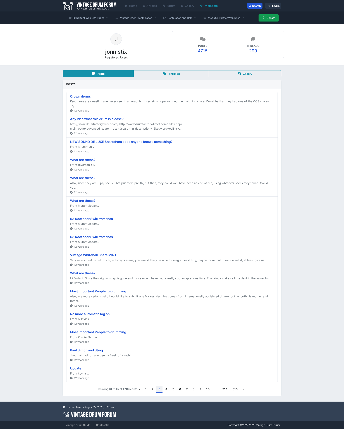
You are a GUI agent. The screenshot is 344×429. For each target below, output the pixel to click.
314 (225, 389)
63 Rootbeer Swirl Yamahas (91, 219)
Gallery (189, 6)
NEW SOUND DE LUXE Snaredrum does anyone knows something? (121, 142)
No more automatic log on (90, 314)
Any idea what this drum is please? (97, 119)
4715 (203, 50)
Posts (100, 73)
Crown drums (80, 96)
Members (211, 6)
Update (75, 368)
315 (235, 389)
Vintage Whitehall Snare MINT (93, 255)
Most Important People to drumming (98, 291)
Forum (171, 6)
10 (208, 389)
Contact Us (102, 424)
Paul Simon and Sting (86, 350)
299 (253, 50)
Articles (151, 6)
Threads (174, 73)
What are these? (82, 160)
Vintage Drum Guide (78, 424)
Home (133, 6)
